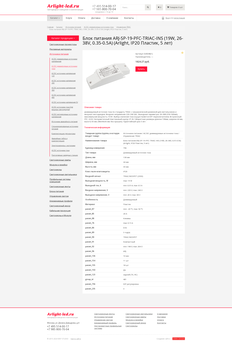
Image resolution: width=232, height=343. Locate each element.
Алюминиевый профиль (105, 323)
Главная (50, 27)
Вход (168, 18)
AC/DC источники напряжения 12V (64, 74)
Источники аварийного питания (64, 121)
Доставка (95, 18)
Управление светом (59, 196)
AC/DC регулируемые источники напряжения (64, 115)
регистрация (179, 18)
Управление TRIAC (123, 27)
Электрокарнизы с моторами (63, 145)
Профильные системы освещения (60, 180)
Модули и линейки (58, 165)
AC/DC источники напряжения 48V (64, 96)
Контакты (129, 18)
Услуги (69, 18)
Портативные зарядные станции (65, 155)
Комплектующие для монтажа (63, 133)
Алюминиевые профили (61, 201)
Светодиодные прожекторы (63, 44)
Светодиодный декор (60, 206)
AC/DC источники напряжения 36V (64, 89)
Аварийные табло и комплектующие (59, 139)
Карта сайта (76, 339)
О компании (112, 18)
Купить (141, 69)
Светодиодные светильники (63, 174)
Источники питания (73, 27)
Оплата (81, 18)
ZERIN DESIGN (179, 339)
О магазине (162, 314)
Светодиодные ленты (60, 186)
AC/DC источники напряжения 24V (64, 82)
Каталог (59, 27)
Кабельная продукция (60, 211)
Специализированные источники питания (65, 127)
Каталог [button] (54, 18)
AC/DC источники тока (60, 150)
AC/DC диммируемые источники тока (99, 27)
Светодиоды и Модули (60, 215)
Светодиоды (56, 170)
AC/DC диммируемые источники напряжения (64, 60)
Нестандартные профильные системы (108, 327)
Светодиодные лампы (60, 160)
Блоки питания (57, 191)
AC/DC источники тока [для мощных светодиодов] (62, 108)
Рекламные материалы (61, 49)
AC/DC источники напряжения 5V (65, 102)
